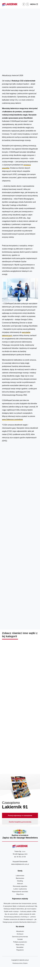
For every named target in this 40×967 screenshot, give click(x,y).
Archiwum (20, 934)
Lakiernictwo (30, 69)
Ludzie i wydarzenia (20, 889)
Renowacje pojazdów (20, 886)
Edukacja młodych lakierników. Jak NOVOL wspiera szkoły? (20, 716)
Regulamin (20, 950)
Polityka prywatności (20, 942)
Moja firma (20, 894)
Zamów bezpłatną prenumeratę (20, 822)
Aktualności (20, 931)
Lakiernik (22, 69)
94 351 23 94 (21, 857)
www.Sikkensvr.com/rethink (12, 419)
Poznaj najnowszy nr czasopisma (20, 815)
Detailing (20, 881)
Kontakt (20, 939)
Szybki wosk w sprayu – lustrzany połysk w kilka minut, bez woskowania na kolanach (20, 759)
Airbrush (20, 883)
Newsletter (20, 834)
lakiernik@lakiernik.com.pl (20, 864)
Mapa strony (20, 944)
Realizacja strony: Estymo (20, 963)
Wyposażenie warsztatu (20, 891)
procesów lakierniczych (11, 476)
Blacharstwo (20, 878)
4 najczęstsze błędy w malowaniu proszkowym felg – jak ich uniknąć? (20, 674)
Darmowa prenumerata (20, 936)
